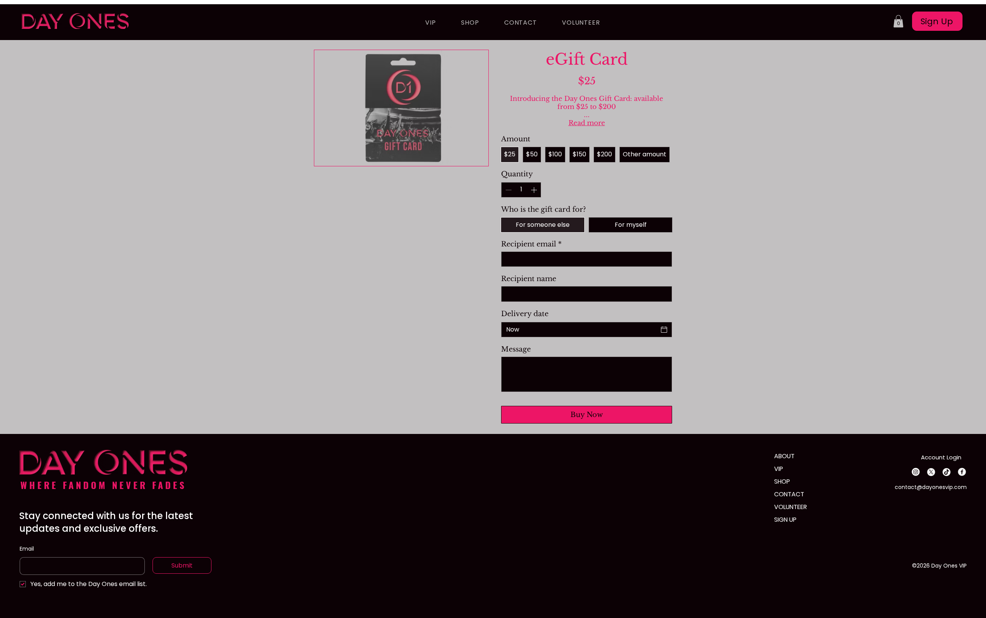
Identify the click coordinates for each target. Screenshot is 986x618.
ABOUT (784, 456)
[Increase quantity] (534, 190)
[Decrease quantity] (507, 190)
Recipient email (531, 244)
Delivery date (524, 314)
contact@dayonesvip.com (931, 487)
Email (27, 549)
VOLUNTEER (790, 506)
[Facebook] (962, 472)
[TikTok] (946, 472)
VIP (778, 468)
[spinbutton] (521, 190)
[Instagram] (916, 472)
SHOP (782, 481)
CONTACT (789, 494)
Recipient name (528, 279)
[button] (898, 21)
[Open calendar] (664, 329)
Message (516, 349)
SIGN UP (785, 519)
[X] (931, 472)
